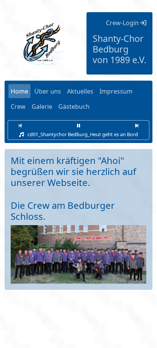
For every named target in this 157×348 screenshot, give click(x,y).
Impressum (116, 91)
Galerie (42, 106)
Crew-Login (123, 23)
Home (19, 91)
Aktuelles (80, 91)
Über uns (47, 91)
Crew (18, 106)
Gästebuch (74, 106)
